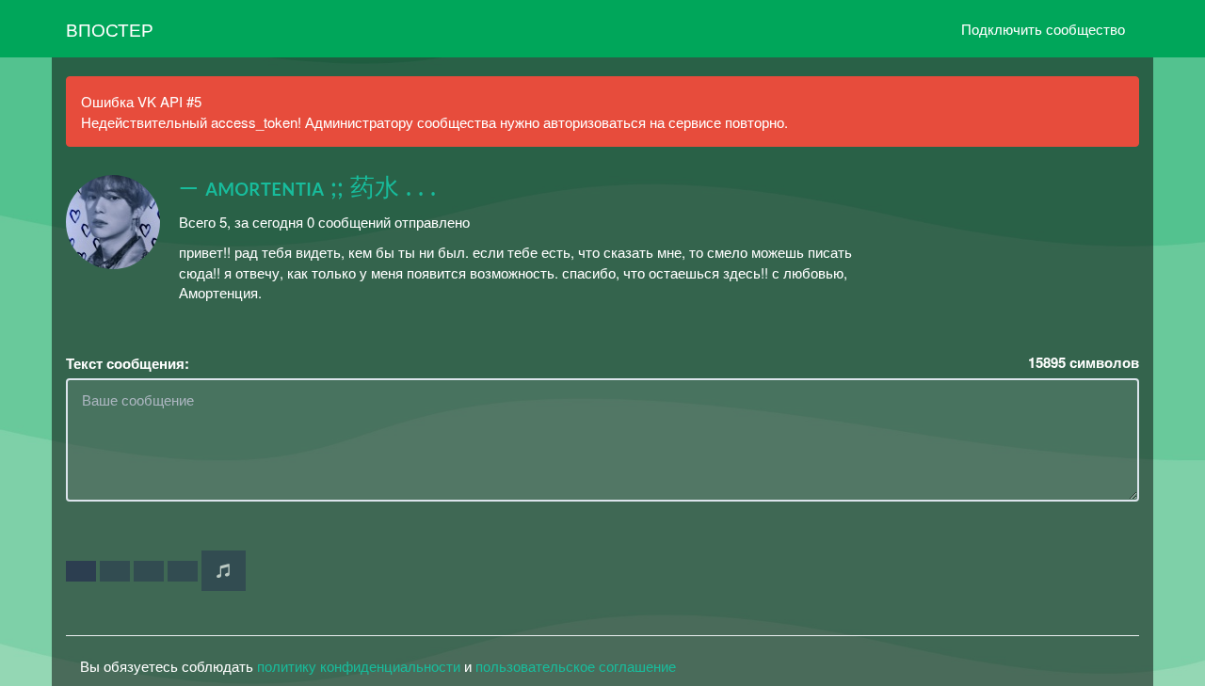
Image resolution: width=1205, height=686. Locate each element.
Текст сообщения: (127, 364)
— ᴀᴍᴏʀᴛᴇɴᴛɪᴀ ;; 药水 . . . (307, 188)
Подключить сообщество (1043, 29)
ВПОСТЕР (109, 28)
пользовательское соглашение (575, 666)
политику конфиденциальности (358, 666)
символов (1083, 363)
